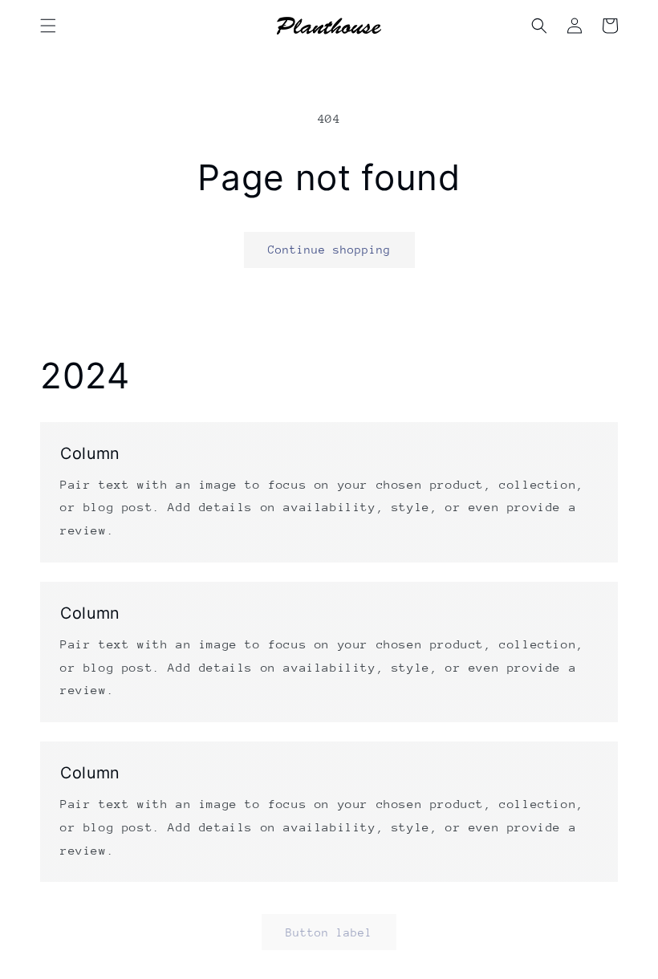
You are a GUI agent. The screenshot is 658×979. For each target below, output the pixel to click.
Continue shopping (329, 249)
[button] (48, 25)
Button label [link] (329, 932)
